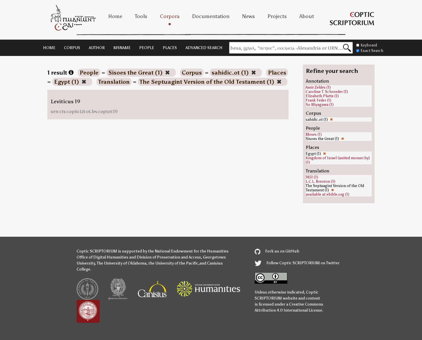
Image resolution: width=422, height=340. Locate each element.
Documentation (210, 16)
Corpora (169, 16)
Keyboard (369, 45)
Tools (141, 16)
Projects (277, 16)
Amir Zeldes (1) (318, 87)
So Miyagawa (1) (320, 104)
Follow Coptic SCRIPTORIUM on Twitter (303, 263)
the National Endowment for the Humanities (188, 251)
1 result (58, 72)
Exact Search (372, 50)
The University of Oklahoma (121, 263)
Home (115, 16)
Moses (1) (314, 134)
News (248, 16)
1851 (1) (312, 177)
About (306, 16)
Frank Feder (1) (318, 100)
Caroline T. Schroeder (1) (327, 92)
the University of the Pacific (173, 263)
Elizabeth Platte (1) (322, 96)
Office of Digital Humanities (102, 257)
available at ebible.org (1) (327, 194)
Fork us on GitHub (281, 251)
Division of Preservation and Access (169, 257)
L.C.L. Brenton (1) (320, 181)
